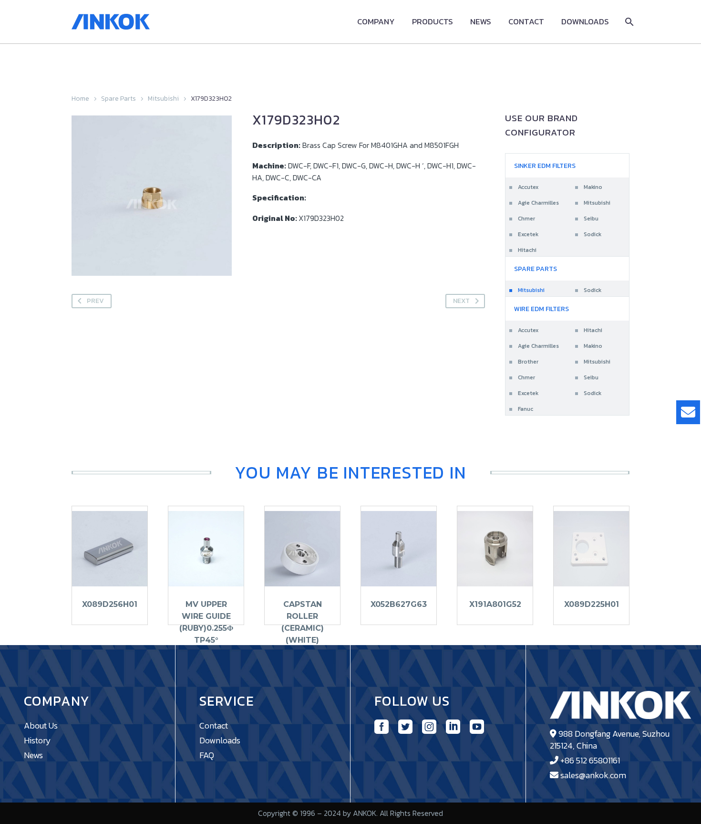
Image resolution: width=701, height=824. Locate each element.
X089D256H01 (109, 604)
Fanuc (525, 409)
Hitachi (527, 250)
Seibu (591, 218)
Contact (526, 22)
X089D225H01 (591, 604)
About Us (41, 725)
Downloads (585, 22)
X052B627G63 (399, 604)
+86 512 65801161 (590, 760)
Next (461, 301)
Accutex (528, 187)
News (480, 22)
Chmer (526, 218)
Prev (95, 301)
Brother (528, 361)
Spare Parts (118, 99)
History (37, 740)
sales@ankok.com (593, 775)
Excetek (528, 234)
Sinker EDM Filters (545, 166)
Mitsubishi (163, 99)
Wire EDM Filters (541, 309)
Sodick (592, 234)
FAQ (206, 755)
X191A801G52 (495, 604)
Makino (593, 187)
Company (376, 22)
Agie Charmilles (538, 202)
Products (432, 22)
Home (80, 99)
